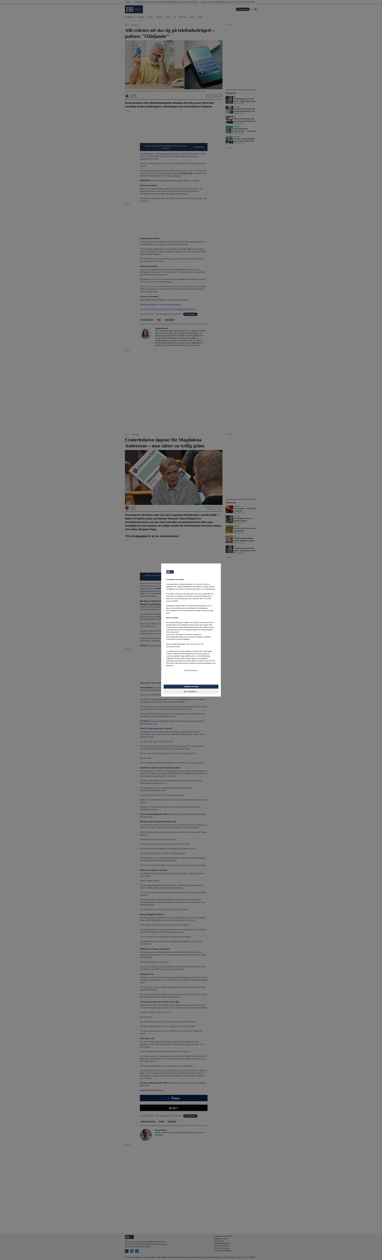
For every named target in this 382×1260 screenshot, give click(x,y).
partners (169, 601)
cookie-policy (193, 644)
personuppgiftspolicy (173, 646)
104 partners (194, 670)
